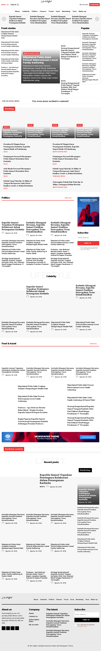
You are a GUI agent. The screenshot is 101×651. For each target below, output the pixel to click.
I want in (87, 243)
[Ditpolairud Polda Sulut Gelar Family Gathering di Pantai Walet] (58, 399)
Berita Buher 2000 (31, 53)
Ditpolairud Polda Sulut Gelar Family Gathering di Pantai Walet (10, 61)
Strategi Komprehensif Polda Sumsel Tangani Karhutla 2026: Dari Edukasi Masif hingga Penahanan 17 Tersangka (70, 88)
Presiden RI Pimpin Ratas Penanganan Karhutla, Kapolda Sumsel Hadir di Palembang (17, 146)
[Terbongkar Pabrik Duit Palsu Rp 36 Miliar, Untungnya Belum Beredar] (92, 184)
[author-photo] (3, 233)
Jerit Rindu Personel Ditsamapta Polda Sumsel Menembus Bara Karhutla (17, 171)
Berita (6, 127)
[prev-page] (4, 19)
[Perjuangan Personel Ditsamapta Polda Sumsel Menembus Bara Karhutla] (43, 160)
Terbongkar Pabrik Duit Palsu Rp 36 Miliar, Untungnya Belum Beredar (68, 183)
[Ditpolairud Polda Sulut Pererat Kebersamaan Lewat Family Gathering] (87, 311)
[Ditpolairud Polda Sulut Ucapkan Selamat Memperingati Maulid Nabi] (63, 311)
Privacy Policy (85, 249)
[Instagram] (94, 101)
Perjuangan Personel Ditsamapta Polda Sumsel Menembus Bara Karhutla (17, 158)
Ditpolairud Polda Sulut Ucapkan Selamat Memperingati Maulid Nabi (37, 242)
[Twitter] (97, 101)
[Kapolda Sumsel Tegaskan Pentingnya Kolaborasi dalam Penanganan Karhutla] (14, 123)
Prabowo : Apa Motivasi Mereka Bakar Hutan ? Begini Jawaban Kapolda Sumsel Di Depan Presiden (10, 71)
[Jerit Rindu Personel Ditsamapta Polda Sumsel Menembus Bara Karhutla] (43, 172)
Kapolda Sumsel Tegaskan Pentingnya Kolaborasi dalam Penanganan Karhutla (17, 19)
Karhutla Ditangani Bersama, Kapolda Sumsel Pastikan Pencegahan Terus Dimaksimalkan (40, 19)
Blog (63, 46)
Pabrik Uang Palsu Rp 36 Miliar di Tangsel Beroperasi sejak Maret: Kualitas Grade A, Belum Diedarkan (67, 171)
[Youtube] (17, 628)
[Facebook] (90, 101)
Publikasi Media (59, 176)
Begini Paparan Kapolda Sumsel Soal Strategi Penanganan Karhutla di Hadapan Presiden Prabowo (37, 261)
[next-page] (97, 19)
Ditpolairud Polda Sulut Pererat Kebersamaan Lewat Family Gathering (10, 44)
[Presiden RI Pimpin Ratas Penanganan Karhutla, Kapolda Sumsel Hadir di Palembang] (43, 148)
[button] (15, 4)
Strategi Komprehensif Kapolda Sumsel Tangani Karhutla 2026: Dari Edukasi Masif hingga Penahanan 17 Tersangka (70, 53)
